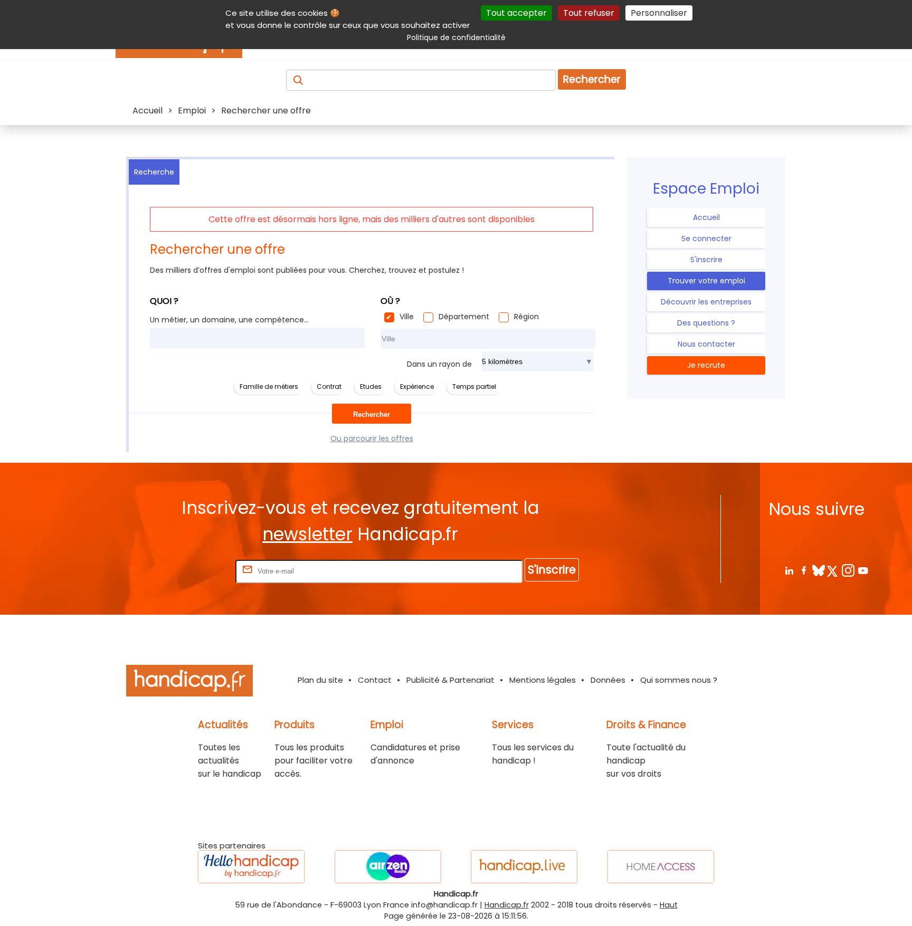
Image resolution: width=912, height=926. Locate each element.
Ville (407, 316)
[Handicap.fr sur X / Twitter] (833, 570)
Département (464, 316)
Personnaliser (659, 13)
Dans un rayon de (439, 364)
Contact (375, 679)
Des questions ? (706, 323)
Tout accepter (516, 13)
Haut (669, 905)
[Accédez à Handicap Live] (524, 866)
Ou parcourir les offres (371, 438)
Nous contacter (706, 344)
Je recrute (706, 365)
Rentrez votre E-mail (191, 571)
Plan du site (320, 679)
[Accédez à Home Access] (660, 866)
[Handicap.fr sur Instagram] (848, 570)
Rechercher (592, 79)
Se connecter (706, 238)
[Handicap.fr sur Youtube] (863, 570)
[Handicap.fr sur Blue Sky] (818, 570)
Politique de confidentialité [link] (456, 37)
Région (526, 316)
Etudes (371, 386)
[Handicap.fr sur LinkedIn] (789, 570)
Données (608, 679)
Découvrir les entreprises (706, 302)
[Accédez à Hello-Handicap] (251, 866)
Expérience (417, 386)
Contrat (329, 386)
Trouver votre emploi (706, 280)
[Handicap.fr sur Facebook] (803, 570)
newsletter (307, 534)
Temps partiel (474, 386)
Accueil (706, 217)
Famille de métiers (269, 386)
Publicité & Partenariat (450, 679)
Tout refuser (588, 13)
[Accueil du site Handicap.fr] (189, 682)
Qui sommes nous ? (678, 679)
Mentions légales (542, 679)
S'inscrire (706, 259)
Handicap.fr (506, 905)
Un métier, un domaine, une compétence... (229, 319)
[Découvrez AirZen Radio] (388, 866)
